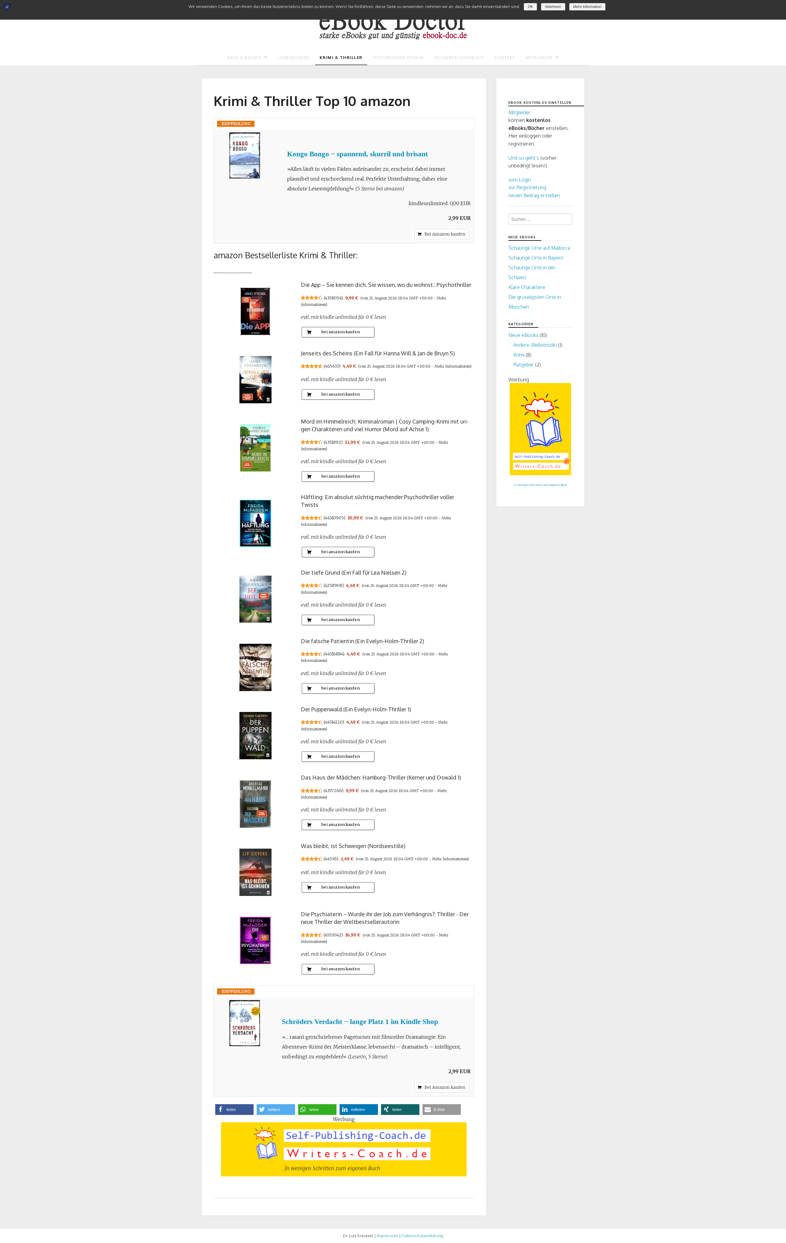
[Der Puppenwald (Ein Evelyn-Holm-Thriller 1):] (255, 735)
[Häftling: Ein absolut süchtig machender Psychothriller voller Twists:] (255, 523)
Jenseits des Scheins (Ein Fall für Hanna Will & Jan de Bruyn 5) (378, 353)
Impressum (387, 1235)
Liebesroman (293, 57)
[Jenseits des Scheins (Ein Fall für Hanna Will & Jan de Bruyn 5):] (255, 379)
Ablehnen (553, 7)
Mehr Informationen (452, 366)
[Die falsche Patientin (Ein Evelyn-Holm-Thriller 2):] (255, 667)
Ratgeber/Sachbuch (459, 57)
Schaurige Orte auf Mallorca (539, 248)
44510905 (334, 518)
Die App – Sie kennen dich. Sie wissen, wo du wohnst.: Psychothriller (386, 284)
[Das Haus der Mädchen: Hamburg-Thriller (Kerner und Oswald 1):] (255, 804)
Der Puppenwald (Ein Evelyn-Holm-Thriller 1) (356, 709)
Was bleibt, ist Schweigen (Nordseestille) (353, 845)
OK (530, 7)
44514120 (333, 722)
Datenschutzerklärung (422, 1235)
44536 (331, 859)
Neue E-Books (244, 57)
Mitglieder (539, 57)
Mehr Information (587, 7)
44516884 (334, 654)
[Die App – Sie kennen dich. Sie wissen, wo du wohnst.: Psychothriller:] (255, 311)
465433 (332, 366)
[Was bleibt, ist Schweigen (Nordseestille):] (255, 872)
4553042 (333, 935)
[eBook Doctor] (393, 20)
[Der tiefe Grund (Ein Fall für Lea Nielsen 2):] (255, 599)
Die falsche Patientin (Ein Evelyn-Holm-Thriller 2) (362, 641)
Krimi (518, 355)
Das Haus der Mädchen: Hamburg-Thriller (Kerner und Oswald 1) (381, 777)
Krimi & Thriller (341, 57)
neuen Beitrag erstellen (534, 195)
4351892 (333, 442)
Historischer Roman (398, 57)
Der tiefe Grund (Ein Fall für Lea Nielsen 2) (353, 572)
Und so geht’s (523, 158)
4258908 (333, 585)
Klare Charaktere (526, 287)
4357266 (333, 790)
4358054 (333, 298)
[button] (234, 1109)
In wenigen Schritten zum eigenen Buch (540, 485)
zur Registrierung (527, 187)
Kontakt (505, 57)
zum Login (519, 180)
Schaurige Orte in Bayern (535, 258)
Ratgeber (523, 365)
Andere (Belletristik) (535, 345)
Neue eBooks (523, 335)
